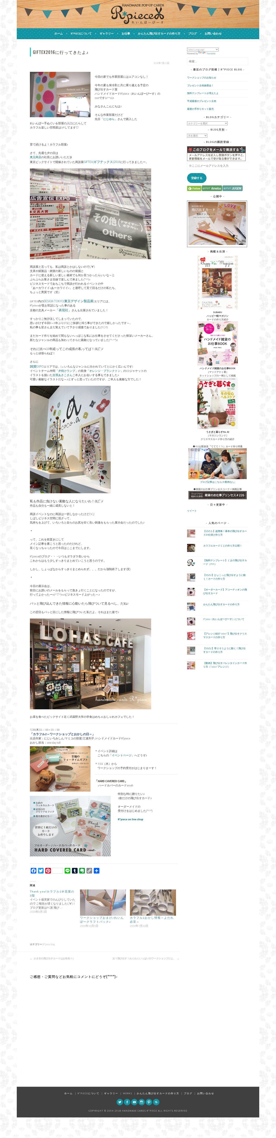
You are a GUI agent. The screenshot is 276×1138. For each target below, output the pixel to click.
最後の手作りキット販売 (200, 108)
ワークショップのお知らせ (201, 77)
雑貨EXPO (37, 366)
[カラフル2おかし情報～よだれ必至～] (153, 902)
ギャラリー (107, 33)
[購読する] (194, 190)
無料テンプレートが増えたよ (203, 93)
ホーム (58, 33)
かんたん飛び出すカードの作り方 (159, 33)
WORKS (127, 1093)
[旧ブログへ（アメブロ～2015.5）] (212, 190)
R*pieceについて (81, 33)
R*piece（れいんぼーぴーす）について (223, 619)
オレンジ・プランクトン (104, 371)
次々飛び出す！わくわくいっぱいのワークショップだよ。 (144, 958)
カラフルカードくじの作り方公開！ (222, 545)
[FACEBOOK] (127, 1102)
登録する (196, 178)
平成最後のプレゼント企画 (201, 100)
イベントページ (122, 755)
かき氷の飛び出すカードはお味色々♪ (53, 958)
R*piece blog (49, 944)
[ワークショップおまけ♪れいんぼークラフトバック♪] (103, 902)
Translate (210, 53)
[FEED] (156, 1102)
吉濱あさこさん (62, 375)
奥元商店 (35, 157)
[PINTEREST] (149, 1102)
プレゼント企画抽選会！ (200, 85)
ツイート (192, 510)
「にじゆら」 (108, 119)
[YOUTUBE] (134, 1102)
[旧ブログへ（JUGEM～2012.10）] (232, 190)
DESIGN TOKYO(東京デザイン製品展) (69, 301)
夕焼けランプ (66, 371)
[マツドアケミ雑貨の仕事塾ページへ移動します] (218, 498)
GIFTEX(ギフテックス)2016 (102, 162)
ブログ (192, 33)
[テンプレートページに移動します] (217, 244)
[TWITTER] (120, 1102)
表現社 (63, 310)
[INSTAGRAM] (141, 1102)
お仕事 (126, 33)
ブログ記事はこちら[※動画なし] (217, 481)
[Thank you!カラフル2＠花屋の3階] (55, 901)
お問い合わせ (213, 33)
